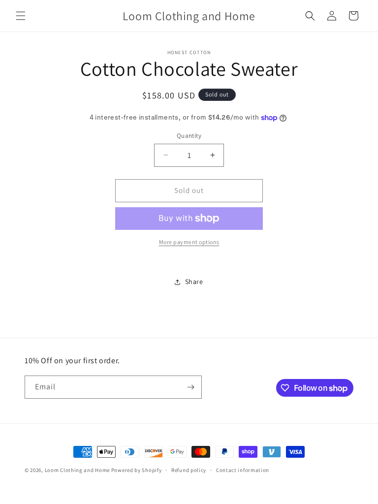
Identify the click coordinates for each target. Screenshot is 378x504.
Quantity (189, 135)
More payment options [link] (189, 242)
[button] (21, 16)
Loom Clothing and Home (77, 470)
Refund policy (188, 470)
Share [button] (194, 281)
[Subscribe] (190, 387)
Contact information (242, 470)
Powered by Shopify (136, 470)
